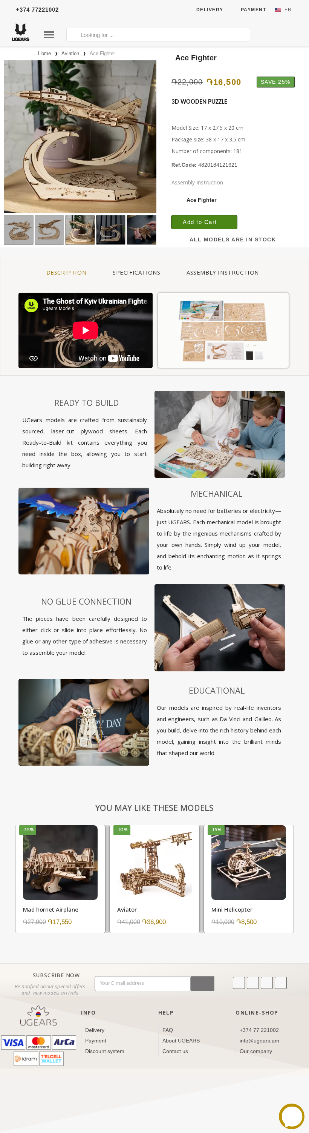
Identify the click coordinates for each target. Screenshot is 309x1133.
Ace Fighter (199, 191)
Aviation (70, 53)
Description (66, 272)
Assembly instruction (223, 272)
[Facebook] (253, 983)
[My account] (270, 35)
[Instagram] (267, 983)
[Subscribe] (202, 983)
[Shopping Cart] (288, 34)
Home (44, 53)
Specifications (136, 272)
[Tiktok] (239, 983)
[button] (10, 137)
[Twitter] (281, 983)
